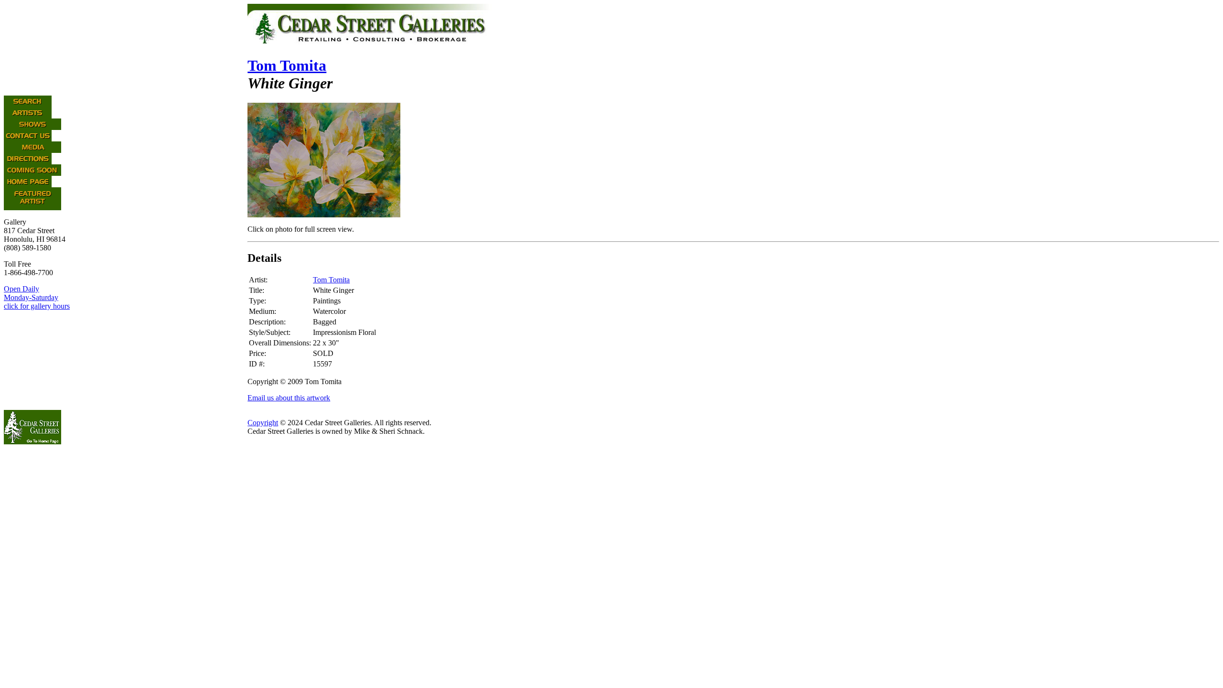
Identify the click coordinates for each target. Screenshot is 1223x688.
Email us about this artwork (288, 398)
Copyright (262, 423)
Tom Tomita (286, 65)
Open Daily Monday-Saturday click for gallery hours (37, 297)
